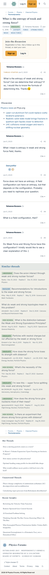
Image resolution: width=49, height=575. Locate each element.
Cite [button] (42, 94)
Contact (7, 566)
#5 (45, 238)
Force (25, 30)
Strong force (37, 30)
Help (37, 566)
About (15, 566)
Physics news (7, 108)
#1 (45, 72)
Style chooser (11, 562)
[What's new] (39, 3)
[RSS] (42, 566)
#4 (45, 212)
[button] (41, 72)
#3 (45, 175)
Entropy (17, 30)
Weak (6, 33)
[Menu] (5, 4)
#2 (45, 141)
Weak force (16, 33)
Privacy (30, 566)
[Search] (44, 3)
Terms (22, 566)
